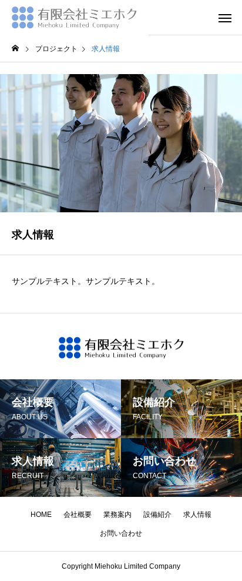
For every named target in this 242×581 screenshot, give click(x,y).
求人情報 (197, 514)
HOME (41, 514)
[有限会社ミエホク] (74, 17)
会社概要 (77, 514)
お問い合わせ (121, 533)
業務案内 (117, 514)
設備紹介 (157, 514)
